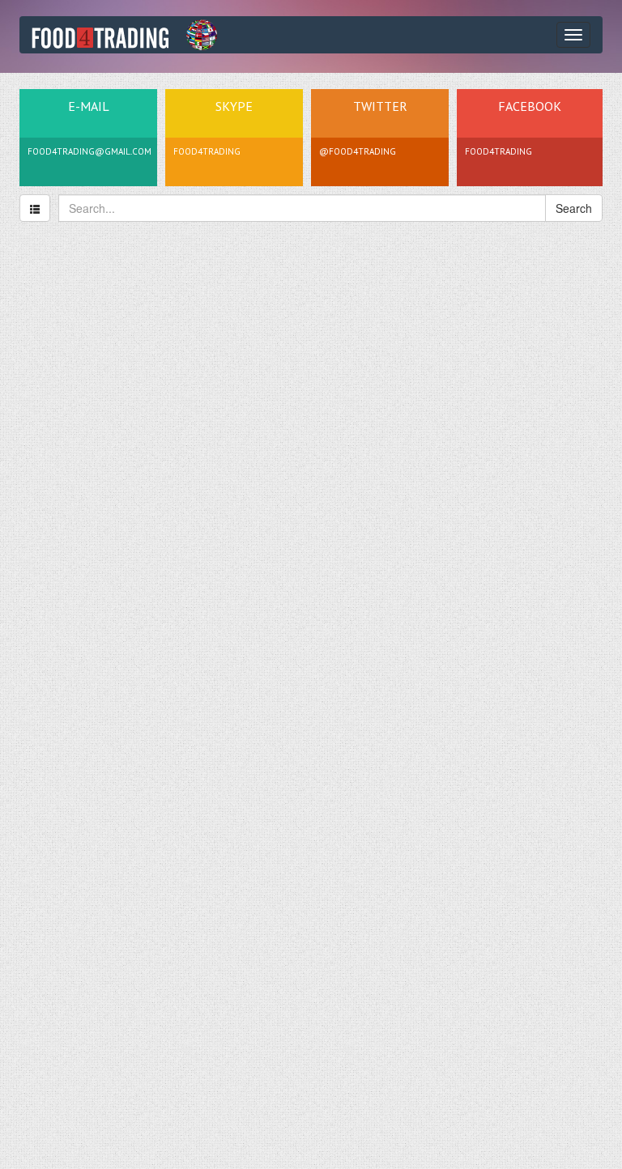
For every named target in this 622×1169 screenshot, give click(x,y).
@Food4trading (357, 151)
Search (574, 208)
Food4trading (498, 151)
